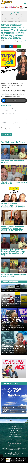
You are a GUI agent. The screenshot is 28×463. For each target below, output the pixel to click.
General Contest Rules (14, 434)
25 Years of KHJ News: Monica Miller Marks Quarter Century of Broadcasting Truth (13, 346)
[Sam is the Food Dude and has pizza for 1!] (14, 151)
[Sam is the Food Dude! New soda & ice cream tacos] (14, 265)
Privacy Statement (14, 432)
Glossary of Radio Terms (14, 436)
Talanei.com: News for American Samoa (10, 298)
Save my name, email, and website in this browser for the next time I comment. (13, 129)
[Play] (3, 100)
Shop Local (14, 438)
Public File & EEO (14, 426)
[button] (25, 3)
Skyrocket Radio (18, 452)
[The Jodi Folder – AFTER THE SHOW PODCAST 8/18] (14, 173)
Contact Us (14, 440)
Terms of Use (14, 430)
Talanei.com (5, 301)
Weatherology (14, 454)
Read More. (5, 305)
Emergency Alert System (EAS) (14, 428)
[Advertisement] (14, 368)
